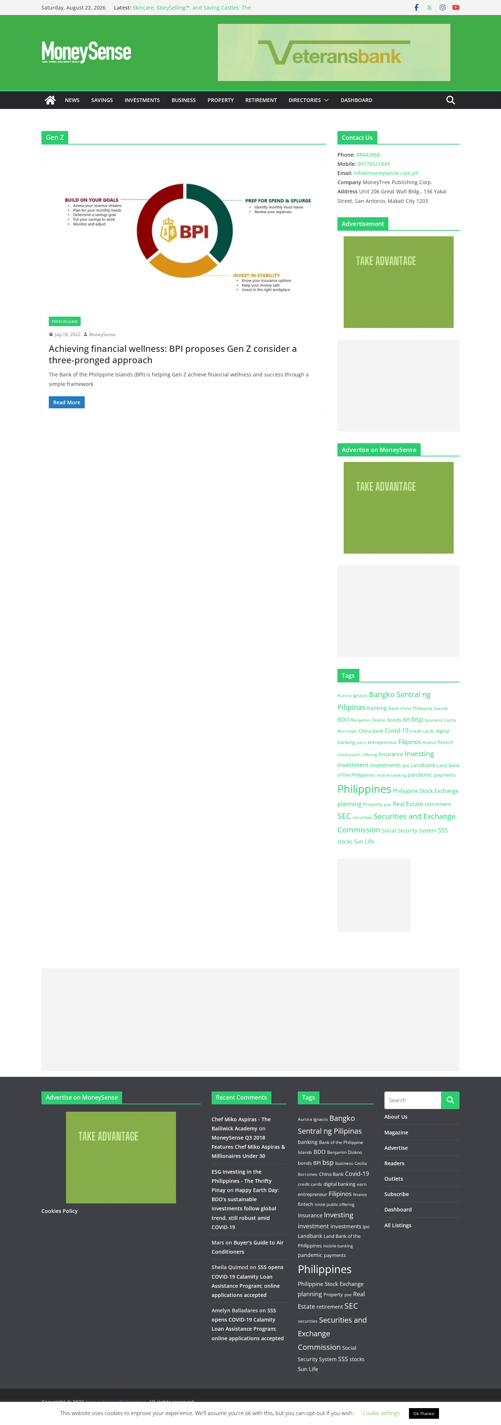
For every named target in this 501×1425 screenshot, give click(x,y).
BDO (343, 719)
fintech (445, 742)
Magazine (396, 1132)
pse (387, 804)
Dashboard (356, 99)
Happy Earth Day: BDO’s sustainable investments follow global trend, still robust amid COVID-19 (245, 1209)
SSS (443, 830)
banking (377, 707)
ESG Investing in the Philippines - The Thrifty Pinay (242, 1180)
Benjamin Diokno (368, 720)
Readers (394, 1163)
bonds (394, 720)
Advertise (396, 1147)
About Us (395, 1116)
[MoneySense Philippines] (50, 100)
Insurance (391, 754)
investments (385, 765)
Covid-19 (397, 730)
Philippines (364, 788)
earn (361, 742)
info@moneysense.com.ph (386, 173)
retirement (438, 804)
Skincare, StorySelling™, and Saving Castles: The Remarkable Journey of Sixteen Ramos (192, 11)
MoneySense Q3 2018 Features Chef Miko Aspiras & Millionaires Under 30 (248, 1146)
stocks (344, 841)
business (434, 720)
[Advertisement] (398, 385)
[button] (325, 100)
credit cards (422, 731)
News (72, 99)
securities (362, 817)
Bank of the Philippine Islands (418, 708)
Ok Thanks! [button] (424, 1413)
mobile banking (391, 775)
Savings (102, 99)
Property (221, 99)
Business (184, 99)
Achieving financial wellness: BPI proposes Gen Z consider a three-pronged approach (173, 354)
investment (353, 765)
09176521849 (374, 163)
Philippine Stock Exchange (425, 790)
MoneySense (102, 334)
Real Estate (408, 804)
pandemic (420, 774)
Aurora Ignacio (352, 695)
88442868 (368, 154)
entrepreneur (382, 742)
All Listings (398, 1225)
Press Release (65, 321)
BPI (406, 719)
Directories (305, 99)
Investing (419, 753)
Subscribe (396, 1194)
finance (429, 742)
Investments (142, 99)
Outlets (393, 1178)
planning (349, 804)
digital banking (339, 1184)
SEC (344, 816)
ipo (405, 765)
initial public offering (357, 754)
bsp (417, 719)
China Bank (371, 731)
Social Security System (409, 830)
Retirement (261, 99)
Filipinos (409, 741)
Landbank (423, 765)
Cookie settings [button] (381, 1413)
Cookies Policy (59, 1210)
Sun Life (364, 841)
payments (445, 775)
